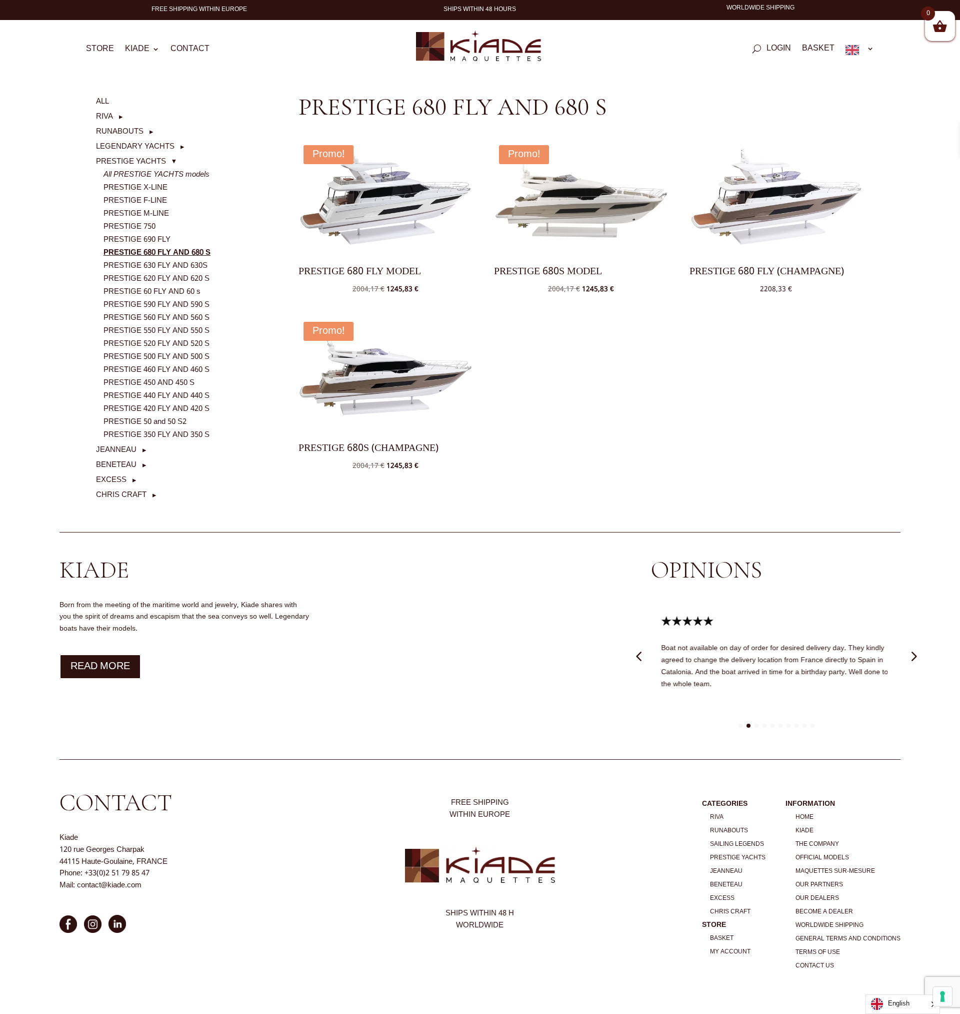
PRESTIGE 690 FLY (137, 239)
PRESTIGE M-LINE (136, 213)
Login (778, 50)
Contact (190, 51)
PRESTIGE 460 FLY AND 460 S (157, 369)
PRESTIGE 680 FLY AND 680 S (157, 252)
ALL (102, 101)
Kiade (137, 51)
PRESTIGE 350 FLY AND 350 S (157, 434)
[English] (860, 52)
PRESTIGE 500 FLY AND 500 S (157, 356)
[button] (109, 116)
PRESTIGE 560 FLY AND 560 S (157, 317)
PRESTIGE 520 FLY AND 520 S (157, 343)
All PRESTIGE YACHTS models (157, 174)
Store (100, 51)
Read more (100, 666)
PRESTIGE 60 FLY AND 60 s (152, 291)
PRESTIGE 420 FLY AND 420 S (157, 408)
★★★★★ (687, 622)
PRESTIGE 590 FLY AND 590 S (157, 304)
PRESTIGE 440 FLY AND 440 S (157, 395)
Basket (818, 50)
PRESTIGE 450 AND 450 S (149, 382)
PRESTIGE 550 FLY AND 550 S (157, 330)
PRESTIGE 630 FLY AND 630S (156, 265)
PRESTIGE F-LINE (135, 200)
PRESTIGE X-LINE (136, 187)
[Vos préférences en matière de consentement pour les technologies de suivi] (942, 996)
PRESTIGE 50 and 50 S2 (145, 421)
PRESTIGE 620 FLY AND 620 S (157, 278)
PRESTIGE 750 (130, 226)
